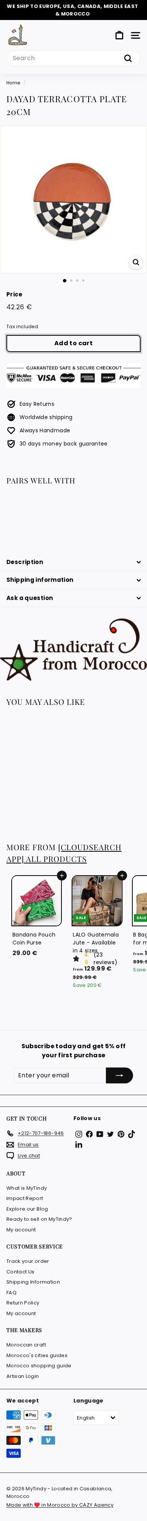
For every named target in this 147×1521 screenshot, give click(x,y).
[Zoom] (136, 262)
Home (13, 83)
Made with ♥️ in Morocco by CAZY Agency (59, 1505)
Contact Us (20, 1271)
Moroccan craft (26, 1344)
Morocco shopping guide (39, 1365)
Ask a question (29, 598)
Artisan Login (22, 1376)
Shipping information (40, 580)
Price (14, 294)
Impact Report (24, 1198)
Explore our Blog (27, 1208)
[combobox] (73, 58)
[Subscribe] (119, 1075)
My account (21, 1229)
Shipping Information (33, 1282)
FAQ (11, 1292)
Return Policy (23, 1302)
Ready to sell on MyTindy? (39, 1219)
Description (24, 562)
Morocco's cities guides (36, 1355)
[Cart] (119, 35)
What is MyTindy (26, 1188)
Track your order (27, 1261)
